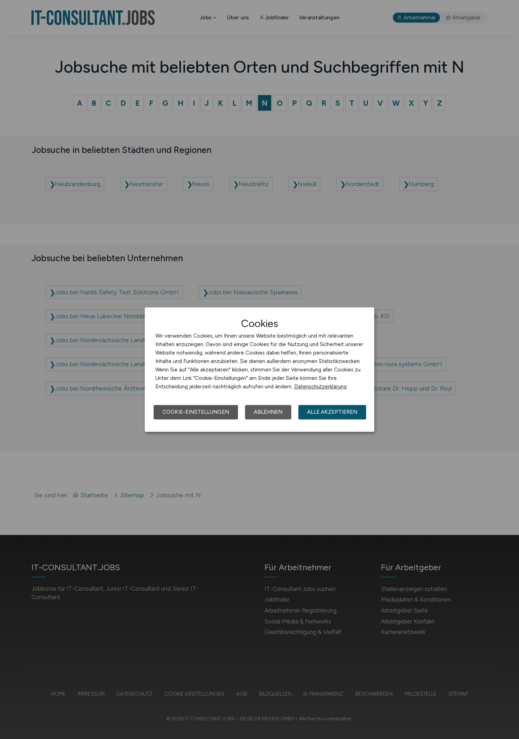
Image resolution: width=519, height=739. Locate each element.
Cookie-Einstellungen (195, 412)
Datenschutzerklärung (320, 386)
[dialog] (259, 369)
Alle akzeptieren (332, 412)
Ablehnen (268, 412)
